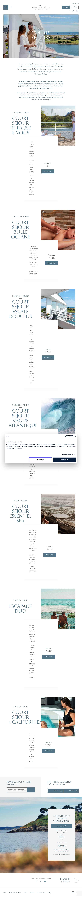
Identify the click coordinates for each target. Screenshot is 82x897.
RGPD (25, 892)
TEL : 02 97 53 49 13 (61, 842)
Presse (32, 892)
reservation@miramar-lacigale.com (61, 854)
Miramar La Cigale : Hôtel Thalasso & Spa (31, 53)
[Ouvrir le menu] (5, 7)
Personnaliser (40, 459)
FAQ (49, 892)
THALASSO (47, 53)
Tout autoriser (64, 459)
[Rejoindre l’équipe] (76, 880)
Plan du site (41, 892)
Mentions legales (15, 892)
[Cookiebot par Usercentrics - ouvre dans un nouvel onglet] (66, 436)
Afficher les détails (67, 454)
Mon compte (75, 3)
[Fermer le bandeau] (75, 436)
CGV (4, 892)
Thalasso (34, 251)
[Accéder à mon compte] (41, 7)
